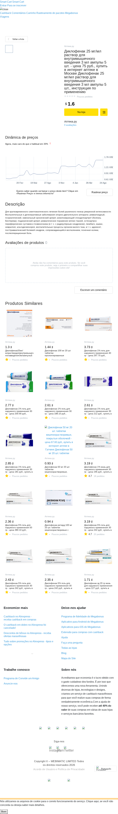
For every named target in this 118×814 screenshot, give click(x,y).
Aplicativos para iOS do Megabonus (80, 627)
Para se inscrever (16, 5)
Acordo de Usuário (44, 769)
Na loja (81, 112)
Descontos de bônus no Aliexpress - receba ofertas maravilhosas (27, 635)
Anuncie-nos (11, 683)
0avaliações (70, 125)
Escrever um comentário (93, 290)
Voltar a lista (18, 39)
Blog (63, 653)
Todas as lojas (69, 648)
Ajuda (64, 637)
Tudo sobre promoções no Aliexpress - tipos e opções (28, 643)
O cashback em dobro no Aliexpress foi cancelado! (25, 626)
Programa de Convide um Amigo (21, 678)
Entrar (3, 5)
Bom (3, 811)
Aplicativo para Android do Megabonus (82, 621)
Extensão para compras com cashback (82, 632)
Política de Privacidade (71, 769)
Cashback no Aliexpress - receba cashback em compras (20, 618)
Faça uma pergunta (72, 642)
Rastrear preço (100, 192)
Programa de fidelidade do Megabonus (82, 616)
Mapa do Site (68, 658)
